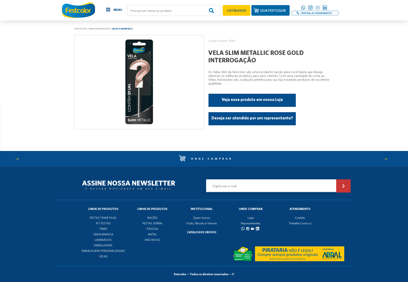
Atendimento (299, 209)
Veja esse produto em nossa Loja (252, 99)
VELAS (103, 256)
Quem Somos (201, 217)
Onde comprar (211, 158)
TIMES (103, 228)
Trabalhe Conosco (300, 223)
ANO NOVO (152, 240)
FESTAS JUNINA (152, 223)
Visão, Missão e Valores (201, 223)
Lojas (251, 217)
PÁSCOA (152, 228)
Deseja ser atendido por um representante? (252, 117)
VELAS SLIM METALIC (122, 28)
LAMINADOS (103, 240)
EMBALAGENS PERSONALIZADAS (103, 251)
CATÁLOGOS (236, 10)
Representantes (251, 223)
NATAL (152, 234)
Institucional (202, 209)
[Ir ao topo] (19, 158)
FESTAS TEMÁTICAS (103, 217)
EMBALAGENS (103, 245)
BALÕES (152, 217)
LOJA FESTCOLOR (273, 10)
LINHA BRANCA (103, 234)
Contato (300, 217)
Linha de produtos (99, 28)
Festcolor (80, 28)
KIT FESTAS (103, 223)
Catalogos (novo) (201, 232)
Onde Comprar (251, 209)
